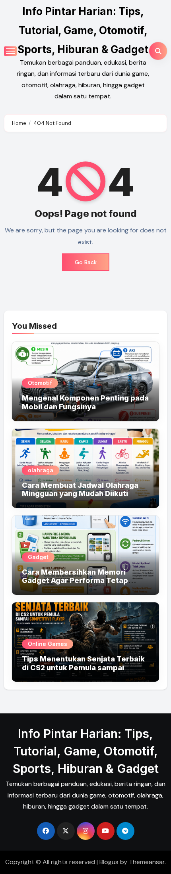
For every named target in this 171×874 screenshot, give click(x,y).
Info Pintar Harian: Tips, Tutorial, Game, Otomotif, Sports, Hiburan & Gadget (82, 30)
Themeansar (147, 862)
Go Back (86, 262)
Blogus (109, 862)
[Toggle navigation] (10, 51)
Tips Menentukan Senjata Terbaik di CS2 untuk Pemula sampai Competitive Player (83, 667)
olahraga (40, 470)
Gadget (38, 557)
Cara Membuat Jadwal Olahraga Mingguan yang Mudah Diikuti (80, 489)
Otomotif (40, 383)
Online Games (47, 643)
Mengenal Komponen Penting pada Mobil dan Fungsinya (85, 402)
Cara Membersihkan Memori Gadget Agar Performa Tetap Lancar (75, 580)
